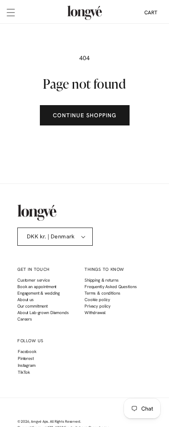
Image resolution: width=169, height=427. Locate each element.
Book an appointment (36, 286)
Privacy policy (97, 306)
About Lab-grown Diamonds (43, 312)
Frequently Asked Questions (110, 286)
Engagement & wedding (38, 293)
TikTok (23, 373)
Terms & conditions (102, 293)
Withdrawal (95, 312)
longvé (36, 421)
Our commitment (32, 306)
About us (25, 299)
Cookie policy (97, 299)
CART (150, 12)
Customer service (33, 280)
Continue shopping (85, 115)
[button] (10, 12)
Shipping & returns (101, 280)
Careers (24, 319)
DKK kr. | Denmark (51, 236)
